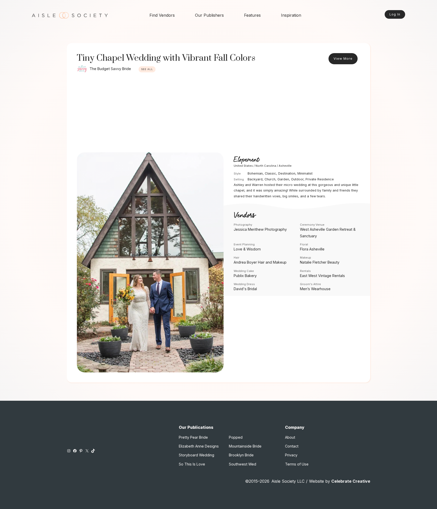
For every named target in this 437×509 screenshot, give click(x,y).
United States (243, 165)
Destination (286, 173)
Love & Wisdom (247, 249)
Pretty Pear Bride (193, 437)
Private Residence (319, 179)
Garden (283, 179)
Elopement (246, 159)
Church (270, 179)
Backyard (255, 179)
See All (147, 69)
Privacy (291, 455)
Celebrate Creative (350, 481)
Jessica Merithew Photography (260, 229)
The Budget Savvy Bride (110, 69)
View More (343, 58)
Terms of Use (297, 464)
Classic (270, 173)
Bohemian (255, 173)
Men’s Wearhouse (315, 289)
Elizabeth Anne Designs (199, 446)
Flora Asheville (312, 249)
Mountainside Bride (245, 446)
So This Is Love (192, 464)
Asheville (285, 165)
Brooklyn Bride (241, 455)
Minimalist (305, 173)
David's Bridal (245, 289)
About (290, 437)
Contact (291, 446)
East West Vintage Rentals (322, 275)
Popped (236, 437)
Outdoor (297, 179)
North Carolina (265, 165)
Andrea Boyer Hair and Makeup (260, 262)
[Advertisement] (218, 114)
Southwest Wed (242, 464)
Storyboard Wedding (196, 455)
